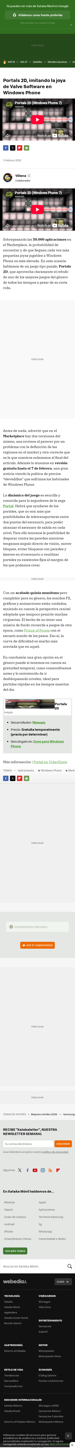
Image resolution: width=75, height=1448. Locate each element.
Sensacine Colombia (51, 1416)
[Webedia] (15, 1284)
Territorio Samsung (51, 1217)
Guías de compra (15, 1217)
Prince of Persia (37, 630)
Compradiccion (13, 1386)
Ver (39, 945)
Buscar (69, 1266)
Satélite (37, 62)
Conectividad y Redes (52, 1239)
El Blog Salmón (47, 1375)
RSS (50, 1169)
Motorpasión (46, 1351)
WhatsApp (45, 1231)
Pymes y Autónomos (51, 1381)
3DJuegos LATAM (49, 1405)
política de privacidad (55, 1152)
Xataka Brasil (12, 1411)
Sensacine (45, 1326)
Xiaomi (8, 1209)
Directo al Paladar (15, 1351)
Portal (8, 506)
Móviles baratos (57, 62)
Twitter (12, 148)
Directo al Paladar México (19, 1421)
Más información (60, 1444)
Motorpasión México (51, 1421)
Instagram (43, 1169)
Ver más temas (15, 1251)
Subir (60, 1281)
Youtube (35, 1169)
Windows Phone (51, 770)
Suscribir (63, 1144)
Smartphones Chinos (17, 1239)
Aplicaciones (26, 770)
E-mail (26, 148)
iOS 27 (23, 62)
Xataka (8, 1301)
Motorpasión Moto (50, 1356)
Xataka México (13, 1405)
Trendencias (11, 1375)
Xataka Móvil (12, 1307)
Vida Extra (45, 1307)
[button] (22, 175)
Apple (42, 1202)
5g (40, 1224)
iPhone (8, 1231)
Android (9, 1224)
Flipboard (19, 148)
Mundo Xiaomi (12, 1323)
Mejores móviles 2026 (44, 1114)
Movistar (9, 1202)
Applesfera (10, 1312)
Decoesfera (11, 1381)
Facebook (5, 148)
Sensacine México (50, 1411)
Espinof (43, 1331)
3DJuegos (44, 1301)
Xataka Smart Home (16, 1318)
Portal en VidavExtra (50, 762)
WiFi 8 (11, 62)
